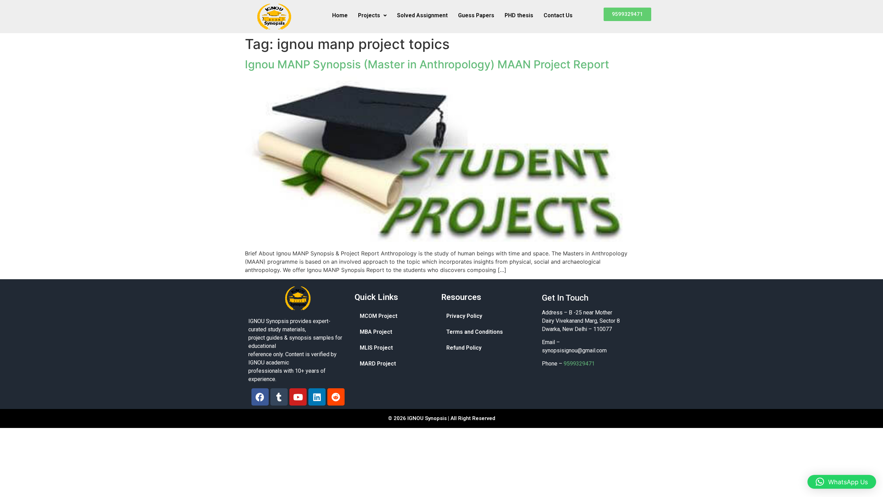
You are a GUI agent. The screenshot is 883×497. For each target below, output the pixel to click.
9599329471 (579, 363)
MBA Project (376, 332)
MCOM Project (378, 316)
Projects (369, 15)
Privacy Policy (464, 316)
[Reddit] (336, 397)
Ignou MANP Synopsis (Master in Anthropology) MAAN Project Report (427, 64)
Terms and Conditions (474, 332)
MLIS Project (376, 347)
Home (340, 15)
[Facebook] (260, 397)
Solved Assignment (422, 15)
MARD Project (378, 363)
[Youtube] (298, 397)
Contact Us (558, 15)
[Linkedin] (317, 397)
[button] (372, 15)
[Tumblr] (279, 397)
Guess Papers (476, 15)
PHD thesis (519, 15)
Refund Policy (464, 347)
